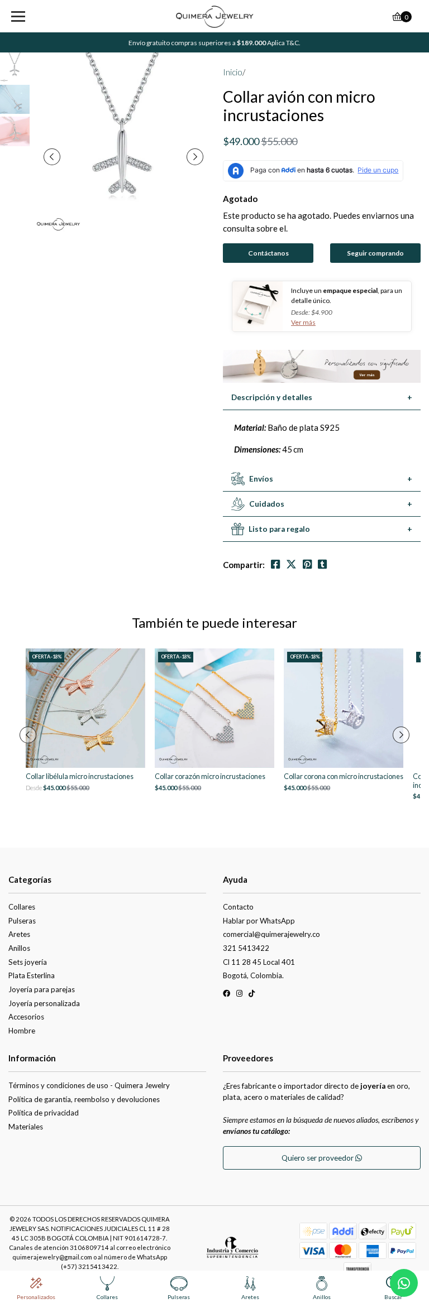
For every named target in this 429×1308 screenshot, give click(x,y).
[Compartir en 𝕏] (291, 564)
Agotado (240, 199)
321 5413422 (246, 948)
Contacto (238, 906)
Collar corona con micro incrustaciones (343, 776)
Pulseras (22, 920)
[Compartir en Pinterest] (307, 564)
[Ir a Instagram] (239, 995)
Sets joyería (27, 962)
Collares (21, 906)
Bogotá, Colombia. (253, 975)
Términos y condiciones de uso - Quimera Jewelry (89, 1085)
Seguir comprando (375, 253)
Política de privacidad (43, 1112)
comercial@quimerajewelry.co (271, 934)
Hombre (21, 1030)
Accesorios (26, 1016)
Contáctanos (268, 253)
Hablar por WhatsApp (259, 920)
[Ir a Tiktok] (252, 995)
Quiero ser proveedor (318, 1157)
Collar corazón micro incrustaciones (210, 776)
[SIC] (232, 1251)
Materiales (25, 1126)
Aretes (19, 934)
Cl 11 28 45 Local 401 (259, 962)
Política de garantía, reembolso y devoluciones (84, 1099)
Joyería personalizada (44, 1003)
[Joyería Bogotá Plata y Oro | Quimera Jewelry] (215, 17)
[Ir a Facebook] (226, 995)
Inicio (232, 72)
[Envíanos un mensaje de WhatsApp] (404, 1283)
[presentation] (52, 156)
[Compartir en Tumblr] (322, 564)
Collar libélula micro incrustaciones (80, 776)
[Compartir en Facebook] (275, 564)
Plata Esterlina (31, 975)
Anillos (19, 948)
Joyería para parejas (41, 989)
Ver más (303, 322)
